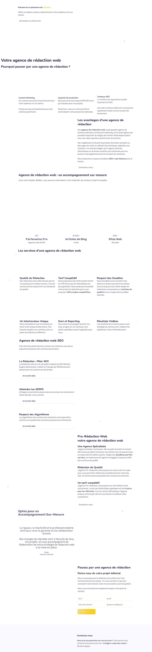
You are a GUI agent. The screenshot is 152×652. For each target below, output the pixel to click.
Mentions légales (83, 646)
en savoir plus (29, 376)
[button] (47, 375)
